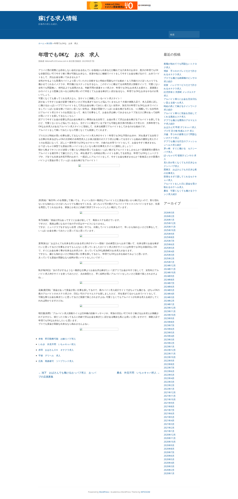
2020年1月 (169, 473)
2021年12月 (170, 392)
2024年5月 (169, 290)
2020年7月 (169, 452)
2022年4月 (169, 378)
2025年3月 (169, 254)
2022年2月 (169, 385)
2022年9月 (169, 360)
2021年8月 (169, 406)
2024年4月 (169, 293)
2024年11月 (170, 269)
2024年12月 (170, 265)
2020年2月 (169, 469)
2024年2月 (169, 300)
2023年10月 (170, 314)
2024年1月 (169, 304)
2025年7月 (169, 240)
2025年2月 (169, 258)
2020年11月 (170, 438)
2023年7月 (169, 325)
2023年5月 (169, 332)
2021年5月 (169, 417)
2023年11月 (170, 311)
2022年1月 (169, 388)
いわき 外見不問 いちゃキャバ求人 (57, 344)
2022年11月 (170, 353)
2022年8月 (169, 364)
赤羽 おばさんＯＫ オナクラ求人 (56, 349)
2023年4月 (169, 335)
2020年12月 (170, 434)
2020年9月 (169, 445)
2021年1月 (169, 431)
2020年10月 (170, 441)
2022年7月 (169, 367)
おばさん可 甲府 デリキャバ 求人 (180, 127)
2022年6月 (169, 371)
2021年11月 (170, 395)
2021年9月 (169, 402)
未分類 (49, 43)
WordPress (104, 492)
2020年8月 (169, 448)
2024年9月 (169, 276)
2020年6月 (169, 455)
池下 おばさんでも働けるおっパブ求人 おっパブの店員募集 (67, 374)
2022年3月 (169, 381)
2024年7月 (169, 283)
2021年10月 (170, 399)
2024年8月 (169, 279)
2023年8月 (169, 321)
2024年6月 (169, 286)
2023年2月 (169, 343)
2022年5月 (169, 374)
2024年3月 (169, 297)
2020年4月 (169, 462)
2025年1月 (169, 262)
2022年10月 (170, 357)
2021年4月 (169, 420)
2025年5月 (169, 247)
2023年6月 (169, 328)
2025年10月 (170, 230)
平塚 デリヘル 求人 (49, 355)
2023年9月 (169, 318)
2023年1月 (169, 346)
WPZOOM (145, 492)
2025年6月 (169, 244)
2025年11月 (170, 226)
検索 (196, 34)
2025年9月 (169, 233)
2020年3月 (169, 466)
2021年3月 (169, 424)
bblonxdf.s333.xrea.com (55, 61)
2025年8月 (169, 237)
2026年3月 (169, 212)
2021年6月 (169, 413)
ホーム (41, 43)
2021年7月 (169, 410)
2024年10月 (170, 272)
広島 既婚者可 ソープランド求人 (56, 361)
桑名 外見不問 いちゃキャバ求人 (138, 372)
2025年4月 (169, 251)
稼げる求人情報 (57, 18)
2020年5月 (169, 459)
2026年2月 (169, 216)
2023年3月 (169, 339)
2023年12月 (170, 307)
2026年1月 (169, 219)
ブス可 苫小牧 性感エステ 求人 (179, 130)
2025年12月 (170, 223)
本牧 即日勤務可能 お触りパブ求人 (57, 338)
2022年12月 (170, 350)
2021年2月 (169, 427)
